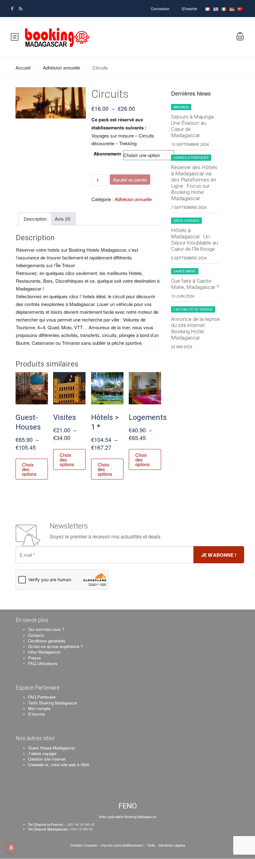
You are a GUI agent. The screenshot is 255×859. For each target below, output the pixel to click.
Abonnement (107, 154)
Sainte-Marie (185, 271)
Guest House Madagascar (51, 748)
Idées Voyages (186, 220)
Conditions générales (47, 641)
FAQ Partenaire (42, 697)
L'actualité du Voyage (193, 309)
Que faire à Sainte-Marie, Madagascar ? (195, 284)
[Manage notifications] (11, 848)
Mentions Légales (172, 845)
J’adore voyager (42, 753)
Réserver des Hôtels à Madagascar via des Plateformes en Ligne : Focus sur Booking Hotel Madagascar (194, 182)
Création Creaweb (84, 845)
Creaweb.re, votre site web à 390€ (58, 764)
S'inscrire (189, 8)
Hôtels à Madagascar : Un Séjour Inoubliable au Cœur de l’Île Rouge (194, 239)
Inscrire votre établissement (122, 845)
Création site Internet (47, 759)
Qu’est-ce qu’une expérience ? (55, 646)
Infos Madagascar (44, 652)
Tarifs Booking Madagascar (52, 703)
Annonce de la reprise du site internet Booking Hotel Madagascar (195, 328)
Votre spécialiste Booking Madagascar (127, 816)
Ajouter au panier (130, 179)
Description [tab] (35, 218)
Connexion (160, 8)
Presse (34, 658)
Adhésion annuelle (61, 67)
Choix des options (29, 469)
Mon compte (39, 708)
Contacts (36, 635)
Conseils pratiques (191, 157)
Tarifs (151, 845)
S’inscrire (36, 714)
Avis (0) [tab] (63, 218)
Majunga (181, 107)
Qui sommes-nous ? (46, 629)
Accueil (23, 67)
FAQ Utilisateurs (43, 663)
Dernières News (191, 93)
